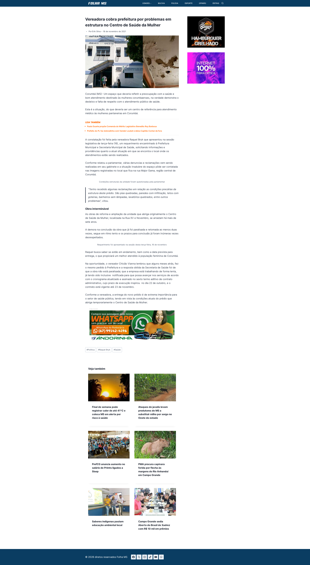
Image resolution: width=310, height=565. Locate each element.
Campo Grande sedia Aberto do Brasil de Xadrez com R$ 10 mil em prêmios (154, 525)
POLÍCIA (174, 3)
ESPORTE (188, 3)
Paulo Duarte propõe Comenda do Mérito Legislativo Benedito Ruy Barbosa (122, 126)
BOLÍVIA (161, 3)
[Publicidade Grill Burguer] (206, 46)
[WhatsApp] (161, 557)
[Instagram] (144, 557)
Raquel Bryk (104, 349)
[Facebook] (133, 557)
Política (91, 349)
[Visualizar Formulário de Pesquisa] (222, 3)
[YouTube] (155, 557)
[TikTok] (150, 557)
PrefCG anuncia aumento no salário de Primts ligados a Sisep (108, 468)
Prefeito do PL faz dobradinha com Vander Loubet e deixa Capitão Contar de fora (124, 131)
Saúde (117, 349)
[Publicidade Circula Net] (206, 82)
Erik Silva (96, 31)
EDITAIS (216, 3)
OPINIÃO (202, 3)
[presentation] (109, 387)
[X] (139, 557)
